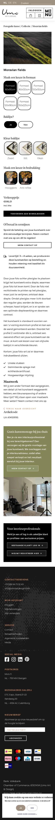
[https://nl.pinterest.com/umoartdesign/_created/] (27, 659)
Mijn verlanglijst (12, 613)
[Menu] (48, 12)
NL (5, 2)
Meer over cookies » (27, 814)
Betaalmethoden (13, 633)
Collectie (26, 26)
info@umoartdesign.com (17, 588)
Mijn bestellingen (13, 609)
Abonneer (15, 738)
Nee (26, 124)
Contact (9, 629)
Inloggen (35, 10)
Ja (11, 124)
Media (8, 642)
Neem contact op (27, 245)
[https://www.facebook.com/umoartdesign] (7, 659)
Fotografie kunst (12, 26)
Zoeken (25, 3)
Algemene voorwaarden (17, 638)
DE (10, 2)
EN (14, 2)
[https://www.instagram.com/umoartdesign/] (13, 659)
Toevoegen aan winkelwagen (28, 213)
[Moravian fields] (27, 48)
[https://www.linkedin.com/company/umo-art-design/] (20, 659)
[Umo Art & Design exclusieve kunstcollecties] (10, 13)
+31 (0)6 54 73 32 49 (14, 584)
